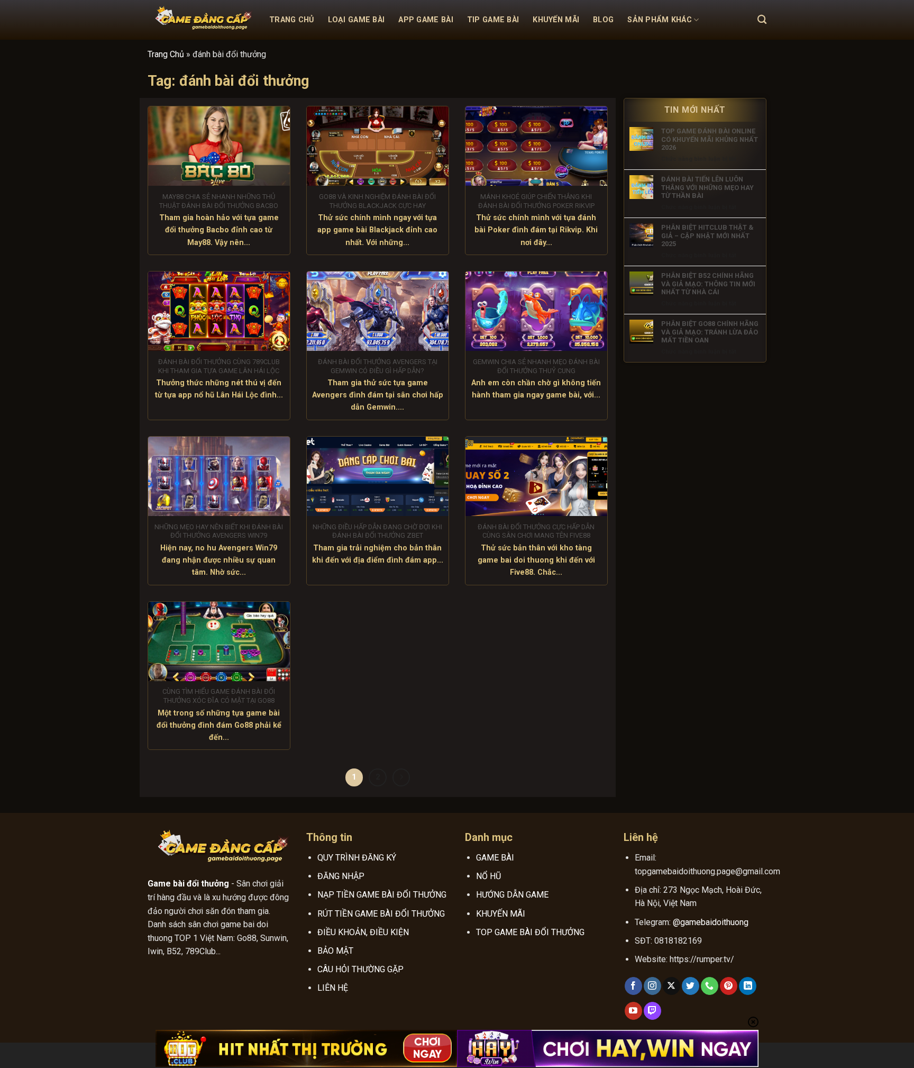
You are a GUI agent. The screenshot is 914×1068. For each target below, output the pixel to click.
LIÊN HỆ (332, 988)
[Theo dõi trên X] (671, 986)
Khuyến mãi (556, 19)
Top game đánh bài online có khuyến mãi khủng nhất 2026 (709, 139)
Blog (603, 19)
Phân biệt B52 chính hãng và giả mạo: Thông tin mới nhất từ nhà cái (708, 283)
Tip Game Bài (493, 19)
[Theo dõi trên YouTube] (633, 1011)
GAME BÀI (495, 858)
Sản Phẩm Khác (659, 19)
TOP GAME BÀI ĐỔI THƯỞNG (530, 932)
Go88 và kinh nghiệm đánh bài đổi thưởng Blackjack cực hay (377, 201)
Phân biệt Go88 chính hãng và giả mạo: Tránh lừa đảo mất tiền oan (709, 332)
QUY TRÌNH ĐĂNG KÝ (356, 858)
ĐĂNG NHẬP (340, 876)
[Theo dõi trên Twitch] (652, 1011)
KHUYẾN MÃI (500, 914)
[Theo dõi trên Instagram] (652, 986)
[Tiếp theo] (401, 777)
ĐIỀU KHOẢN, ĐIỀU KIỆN (363, 932)
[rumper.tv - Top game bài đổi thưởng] (200, 20)
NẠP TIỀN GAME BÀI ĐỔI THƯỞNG (381, 895)
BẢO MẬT (335, 951)
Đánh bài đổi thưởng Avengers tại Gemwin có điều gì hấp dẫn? (377, 366)
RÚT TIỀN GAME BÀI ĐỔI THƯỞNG (381, 914)
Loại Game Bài (356, 19)
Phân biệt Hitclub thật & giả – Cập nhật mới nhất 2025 (707, 235)
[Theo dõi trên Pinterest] (728, 986)
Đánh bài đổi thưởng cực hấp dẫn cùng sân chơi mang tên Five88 (536, 531)
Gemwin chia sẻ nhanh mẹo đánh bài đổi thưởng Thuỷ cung (536, 366)
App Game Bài (425, 19)
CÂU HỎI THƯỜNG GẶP (360, 969)
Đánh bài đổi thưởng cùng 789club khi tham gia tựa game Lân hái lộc (219, 366)
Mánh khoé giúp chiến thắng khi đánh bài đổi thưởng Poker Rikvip (536, 201)
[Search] (761, 20)
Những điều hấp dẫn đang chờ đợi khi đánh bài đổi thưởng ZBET (377, 531)
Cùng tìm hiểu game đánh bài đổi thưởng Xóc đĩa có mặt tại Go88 (218, 695)
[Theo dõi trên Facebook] (633, 986)
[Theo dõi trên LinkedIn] (747, 986)
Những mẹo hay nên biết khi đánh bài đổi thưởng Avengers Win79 (218, 531)
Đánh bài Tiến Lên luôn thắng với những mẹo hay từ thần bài (707, 187)
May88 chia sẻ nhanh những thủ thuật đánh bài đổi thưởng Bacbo (218, 201)
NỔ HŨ (488, 876)
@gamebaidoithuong (710, 922)
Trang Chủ (291, 19)
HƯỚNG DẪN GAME (512, 895)
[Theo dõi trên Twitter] (690, 986)
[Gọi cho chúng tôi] (709, 986)
